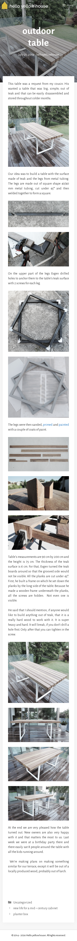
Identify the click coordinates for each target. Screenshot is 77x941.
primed (47, 424)
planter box (20, 914)
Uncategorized (22, 902)
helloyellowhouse (47, 54)
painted (64, 424)
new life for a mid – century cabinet (35, 908)
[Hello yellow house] (25, 5)
